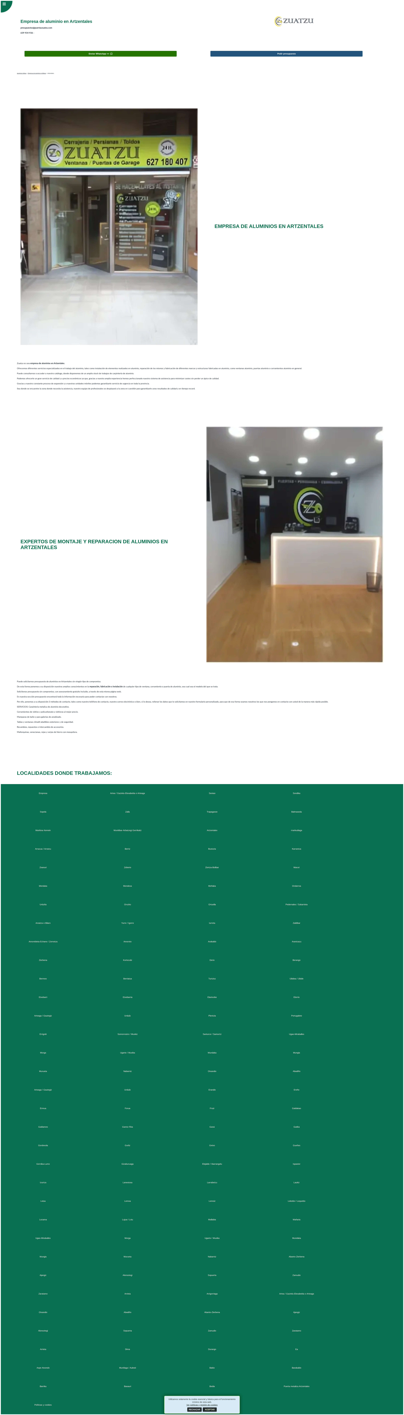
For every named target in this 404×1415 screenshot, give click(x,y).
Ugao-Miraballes (296, 1034)
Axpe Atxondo (43, 1368)
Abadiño (296, 1071)
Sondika (296, 793)
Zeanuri (43, 867)
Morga (43, 1053)
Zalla (127, 812)
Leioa (43, 1201)
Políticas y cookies (43, 1405)
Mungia (296, 1053)
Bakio (212, 1368)
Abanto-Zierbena (296, 1257)
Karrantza (296, 849)
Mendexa (127, 886)
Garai (212, 1127)
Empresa (43, 793)
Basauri (127, 1386)
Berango (296, 960)
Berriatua (127, 979)
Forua (127, 1108)
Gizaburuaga (128, 1164)
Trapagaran (212, 812)
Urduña (43, 904)
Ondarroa (296, 886)
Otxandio (212, 1071)
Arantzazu (296, 941)
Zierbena (43, 960)
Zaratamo (43, 1294)
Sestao (212, 793)
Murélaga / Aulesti (127, 1368)
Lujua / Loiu (127, 1219)
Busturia (212, 849)
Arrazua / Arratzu (43, 849)
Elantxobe (212, 997)
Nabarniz (127, 1071)
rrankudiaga (296, 830)
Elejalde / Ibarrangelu (212, 1164)
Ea (296, 1349)
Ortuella (212, 904)
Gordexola (43, 1145)
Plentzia (212, 1016)
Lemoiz (212, 1201)
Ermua (43, 1108)
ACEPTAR (209, 1409)
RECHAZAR (194, 1409)
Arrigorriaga (212, 1294)
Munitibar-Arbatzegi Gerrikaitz (128, 830)
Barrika (43, 1386)
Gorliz (127, 1145)
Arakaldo (212, 941)
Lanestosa (127, 1182)
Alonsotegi (127, 1275)
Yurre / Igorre (127, 923)
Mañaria (296, 1219)
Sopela (43, 812)
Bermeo (43, 979)
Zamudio (296, 1275)
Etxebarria (127, 997)
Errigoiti (43, 1034)
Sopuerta (212, 1275)
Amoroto (128, 941)
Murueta (43, 1071)
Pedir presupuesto (286, 54)
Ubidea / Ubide (296, 979)
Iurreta (212, 923)
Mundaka (212, 1053)
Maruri (297, 867)
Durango (212, 1349)
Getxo (212, 1145)
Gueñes (296, 1145)
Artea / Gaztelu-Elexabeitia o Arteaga (127, 793)
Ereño (296, 1090)
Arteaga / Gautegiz (43, 1016)
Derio (212, 960)
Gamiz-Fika (127, 1127)
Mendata (43, 886)
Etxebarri (43, 997)
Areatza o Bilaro (43, 923)
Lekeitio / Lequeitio (296, 1201)
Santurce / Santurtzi (212, 1034)
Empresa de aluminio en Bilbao (37, 73)
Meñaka (212, 886)
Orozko (127, 904)
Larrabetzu (212, 1182)
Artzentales (212, 830)
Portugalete (296, 1016)
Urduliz (127, 1016)
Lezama (43, 1219)
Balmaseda (296, 812)
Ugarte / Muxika (127, 1053)
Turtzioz (212, 979)
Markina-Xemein (43, 830)
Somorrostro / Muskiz (128, 1034)
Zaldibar (296, 923)
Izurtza (43, 1182)
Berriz (127, 849)
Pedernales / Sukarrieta (297, 904)
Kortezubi (127, 960)
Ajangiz (43, 1275)
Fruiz (212, 1108)
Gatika (297, 1127)
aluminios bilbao (21, 73)
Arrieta (127, 1294)
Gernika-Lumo (43, 1164)
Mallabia (212, 1219)
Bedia (212, 1386)
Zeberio (127, 867)
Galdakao (296, 1108)
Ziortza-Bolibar (212, 867)
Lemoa (127, 1201)
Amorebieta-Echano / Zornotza (43, 941)
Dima (127, 1349)
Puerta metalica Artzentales (296, 1386)
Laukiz (297, 1182)
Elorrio (297, 997)
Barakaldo (296, 1368)
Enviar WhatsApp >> (99, 54)
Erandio (212, 1090)
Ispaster (296, 1164)
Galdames (43, 1127)
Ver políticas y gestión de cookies (202, 1405)
